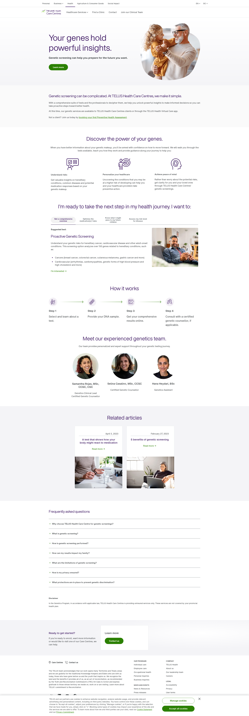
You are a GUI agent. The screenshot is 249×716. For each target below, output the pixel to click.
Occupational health (142, 672)
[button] (77, 12)
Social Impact (114, 3)
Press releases (140, 693)
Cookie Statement (144, 709)
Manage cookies (178, 700)
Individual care (140, 665)
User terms (170, 693)
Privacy (169, 689)
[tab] (63, 220)
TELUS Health (172, 665)
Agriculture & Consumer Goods (90, 3)
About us (170, 669)
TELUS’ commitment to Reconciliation (65, 687)
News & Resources (142, 689)
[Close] (199, 699)
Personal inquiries (141, 676)
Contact (113, 12)
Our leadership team (174, 672)
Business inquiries (141, 680)
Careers (169, 676)
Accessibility (171, 685)
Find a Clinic (98, 12)
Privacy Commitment (65, 712)
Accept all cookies (178, 708)
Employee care (140, 669)
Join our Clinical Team (132, 12)
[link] (98, 12)
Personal (46, 3)
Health (70, 3)
